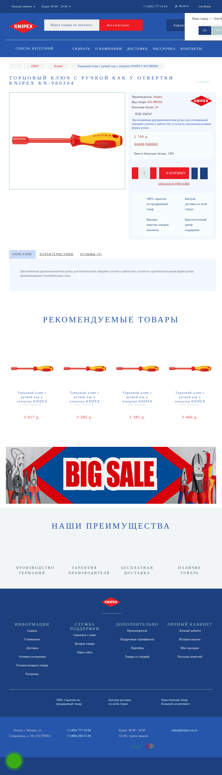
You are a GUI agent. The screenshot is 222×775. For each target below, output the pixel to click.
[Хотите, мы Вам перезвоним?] (14, 761)
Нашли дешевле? (146, 144)
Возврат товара (85, 643)
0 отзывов (202, 82)
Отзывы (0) (91, 254)
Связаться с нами (84, 635)
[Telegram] (176, 736)
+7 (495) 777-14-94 (78, 730)
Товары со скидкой (137, 656)
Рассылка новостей (190, 656)
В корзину (175, 173)
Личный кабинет (190, 630)
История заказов (190, 639)
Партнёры (137, 648)
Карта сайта (84, 652)
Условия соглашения (32, 656)
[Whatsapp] (169, 735)
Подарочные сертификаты (137, 639)
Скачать (81, 48)
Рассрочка (164, 48)
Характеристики (56, 254)
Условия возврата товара (32, 665)
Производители (137, 630)
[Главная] (14, 66)
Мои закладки (190, 648)
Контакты (191, 48)
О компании (108, 48)
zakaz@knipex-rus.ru (184, 730)
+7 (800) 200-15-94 (78, 736)
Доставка (137, 48)
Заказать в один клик (173, 183)
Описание (22, 254)
